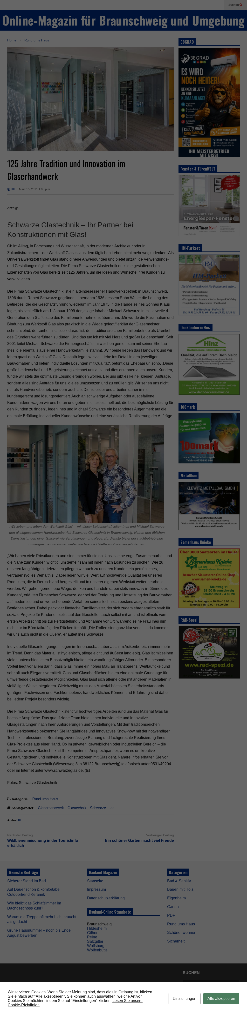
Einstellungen (184, 998)
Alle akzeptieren (221, 998)
